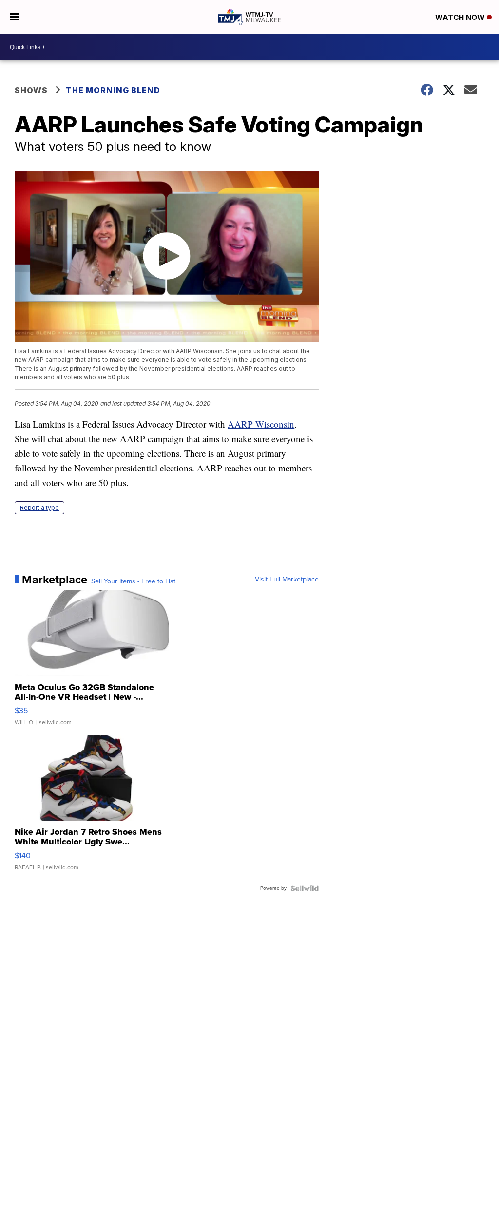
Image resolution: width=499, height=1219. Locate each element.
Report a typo (39, 507)
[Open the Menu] (14, 17)
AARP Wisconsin (261, 424)
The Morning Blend (113, 90)
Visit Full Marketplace (287, 579)
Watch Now (461, 17)
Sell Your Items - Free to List (133, 581)
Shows (31, 90)
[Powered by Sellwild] (304, 888)
